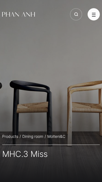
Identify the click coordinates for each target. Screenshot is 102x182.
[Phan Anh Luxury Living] (18, 14)
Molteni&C (56, 136)
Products (10, 136)
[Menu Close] (94, 14)
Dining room (32, 136)
